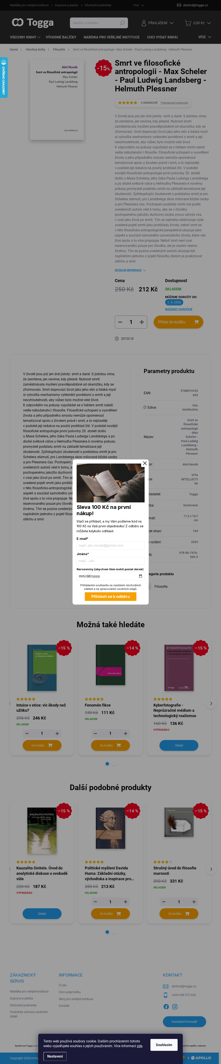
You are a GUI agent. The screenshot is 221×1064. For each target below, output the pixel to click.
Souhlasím (164, 1045)
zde (139, 1046)
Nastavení (55, 1056)
